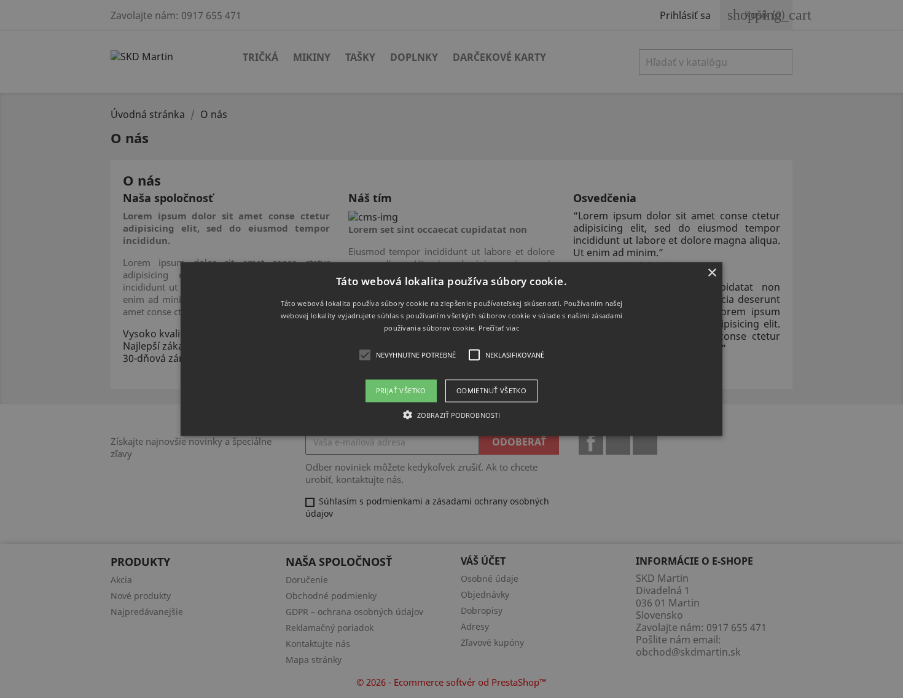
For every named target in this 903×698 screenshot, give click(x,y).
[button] (451, 349)
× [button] (711, 273)
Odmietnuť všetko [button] (491, 390)
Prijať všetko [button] (401, 390)
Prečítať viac (499, 327)
